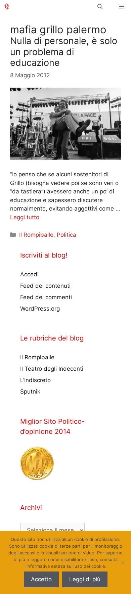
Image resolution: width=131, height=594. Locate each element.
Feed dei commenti (46, 297)
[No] (122, 562)
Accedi (29, 274)
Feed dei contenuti (45, 285)
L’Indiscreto (35, 380)
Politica (66, 234)
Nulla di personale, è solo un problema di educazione (63, 51)
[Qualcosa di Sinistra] (6, 6)
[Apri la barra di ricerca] (100, 6)
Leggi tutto (24, 217)
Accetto (41, 579)
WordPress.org (40, 308)
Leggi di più (84, 579)
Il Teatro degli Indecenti (51, 368)
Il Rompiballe (36, 234)
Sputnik (30, 391)
